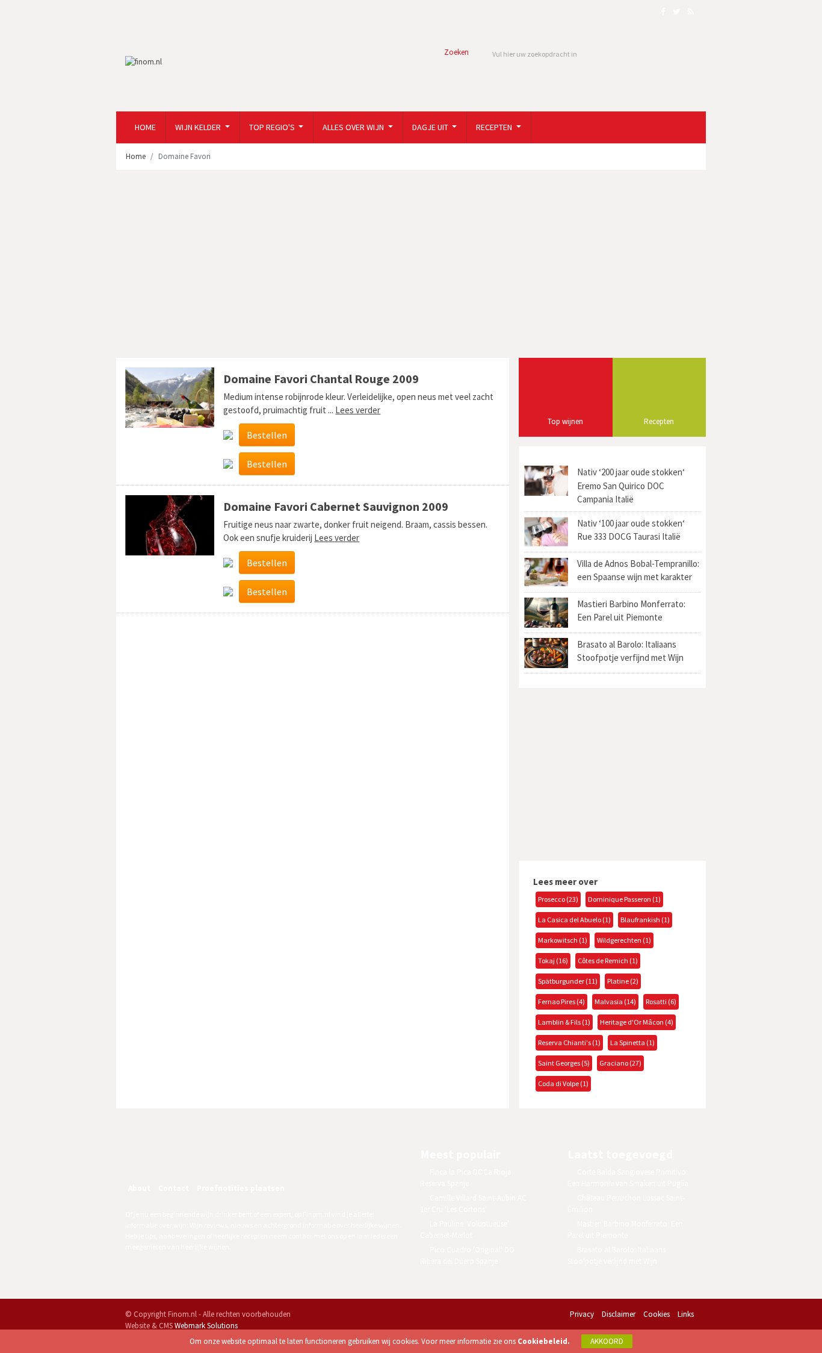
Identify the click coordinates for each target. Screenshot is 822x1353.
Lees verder (357, 410)
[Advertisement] (411, 264)
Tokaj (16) (553, 960)
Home (145, 127)
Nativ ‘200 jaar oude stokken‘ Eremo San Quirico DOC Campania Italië (631, 485)
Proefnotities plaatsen (241, 1188)
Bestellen (267, 435)
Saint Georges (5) (564, 1062)
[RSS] (221, 1156)
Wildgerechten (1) (624, 940)
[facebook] (169, 1156)
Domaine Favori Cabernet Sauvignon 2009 (335, 506)
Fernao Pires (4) (561, 1001)
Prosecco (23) (558, 899)
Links (686, 1314)
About (139, 1188)
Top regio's (273, 127)
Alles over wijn (354, 127)
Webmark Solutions (206, 1325)
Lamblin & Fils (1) (564, 1021)
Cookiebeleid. (544, 1341)
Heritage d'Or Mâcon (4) (636, 1021)
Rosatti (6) (661, 1001)
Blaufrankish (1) (645, 919)
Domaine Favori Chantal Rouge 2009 (321, 378)
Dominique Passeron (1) (624, 899)
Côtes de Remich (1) (608, 960)
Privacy (582, 1314)
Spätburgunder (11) (568, 981)
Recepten (495, 127)
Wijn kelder (199, 127)
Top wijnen (565, 421)
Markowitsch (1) (562, 940)
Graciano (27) (620, 1062)
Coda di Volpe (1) (563, 1083)
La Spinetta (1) (632, 1042)
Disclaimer (618, 1314)
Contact (173, 1188)
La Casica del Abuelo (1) (574, 919)
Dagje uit (431, 127)
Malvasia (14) (615, 1001)
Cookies (656, 1314)
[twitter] (195, 1156)
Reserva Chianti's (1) (569, 1042)
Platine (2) (622, 981)
